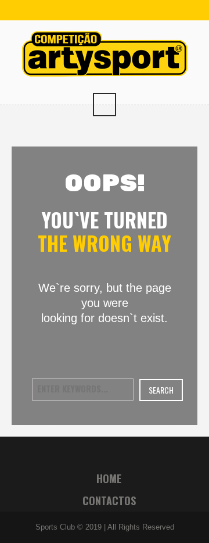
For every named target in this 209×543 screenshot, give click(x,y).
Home (108, 478)
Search (161, 390)
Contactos (109, 500)
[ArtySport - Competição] (105, 53)
